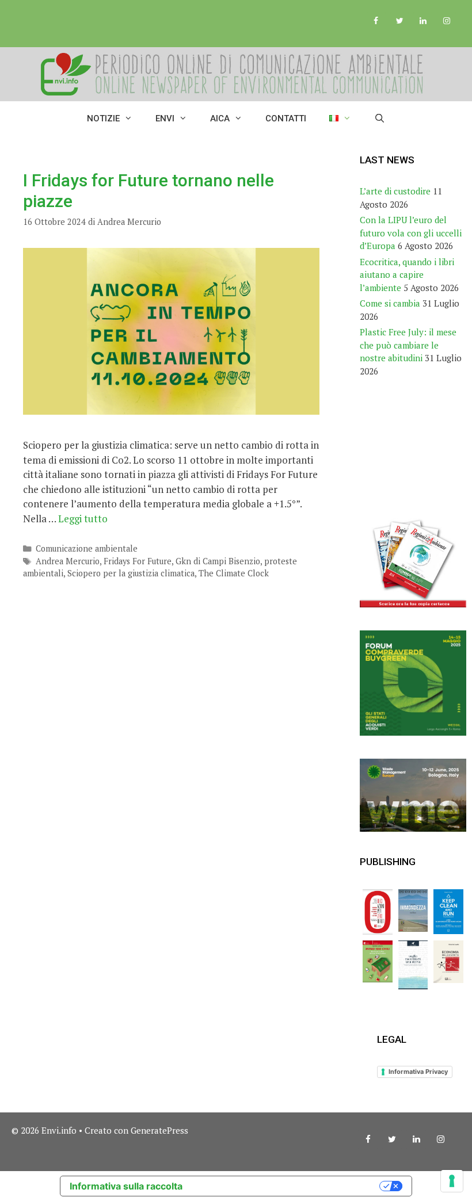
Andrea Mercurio (68, 561)
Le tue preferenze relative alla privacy (286, 1186)
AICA (220, 118)
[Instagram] (446, 21)
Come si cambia (390, 303)
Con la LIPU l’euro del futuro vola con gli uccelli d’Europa (411, 232)
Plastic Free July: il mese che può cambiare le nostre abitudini (408, 345)
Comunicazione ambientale (87, 548)
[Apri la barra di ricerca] (380, 118)
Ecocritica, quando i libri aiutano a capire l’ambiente (407, 274)
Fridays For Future (138, 561)
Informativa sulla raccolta (126, 1186)
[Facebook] (376, 21)
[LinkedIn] (422, 21)
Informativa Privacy (418, 1072)
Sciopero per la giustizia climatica (131, 573)
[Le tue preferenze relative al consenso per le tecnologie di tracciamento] (452, 1181)
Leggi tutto (83, 518)
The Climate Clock (234, 573)
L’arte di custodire (395, 191)
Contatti (285, 118)
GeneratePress (159, 1130)
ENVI (164, 118)
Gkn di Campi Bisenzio (218, 561)
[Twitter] (399, 21)
